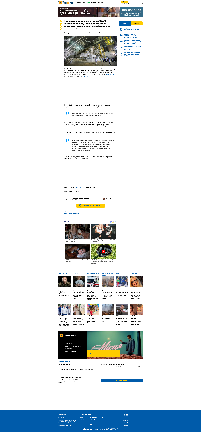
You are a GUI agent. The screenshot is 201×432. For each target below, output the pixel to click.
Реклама (93, 2)
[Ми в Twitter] (129, 415)
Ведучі (103, 419)
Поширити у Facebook (93, 205)
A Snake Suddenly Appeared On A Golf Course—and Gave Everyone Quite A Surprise (102, 261)
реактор (77, 213)
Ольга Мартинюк (111, 199)
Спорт (118, 273)
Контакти (125, 422)
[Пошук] (142, 3)
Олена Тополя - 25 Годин (71, 351)
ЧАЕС (66, 213)
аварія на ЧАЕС (71, 213)
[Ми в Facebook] (127, 415)
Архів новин (126, 419)
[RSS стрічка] (124, 415)
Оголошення (64, 362)
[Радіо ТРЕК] (66, 2)
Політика (62, 273)
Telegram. (77, 187)
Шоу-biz (133, 273)
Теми (84, 2)
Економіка (92, 424)
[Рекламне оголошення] (100, 12)
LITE (88, 2)
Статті (81, 421)
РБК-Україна (110, 75)
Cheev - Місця (68, 343)
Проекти (104, 417)
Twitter (81, 198)
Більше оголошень (121, 380)
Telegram (75, 198)
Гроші (75, 273)
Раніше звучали (106, 421)
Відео (81, 417)
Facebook (86, 198)
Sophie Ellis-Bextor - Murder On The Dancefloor (72, 347)
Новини (79, 2)
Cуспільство (93, 273)
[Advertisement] (90, 91)
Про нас (100, 2)
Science (85, 76)
